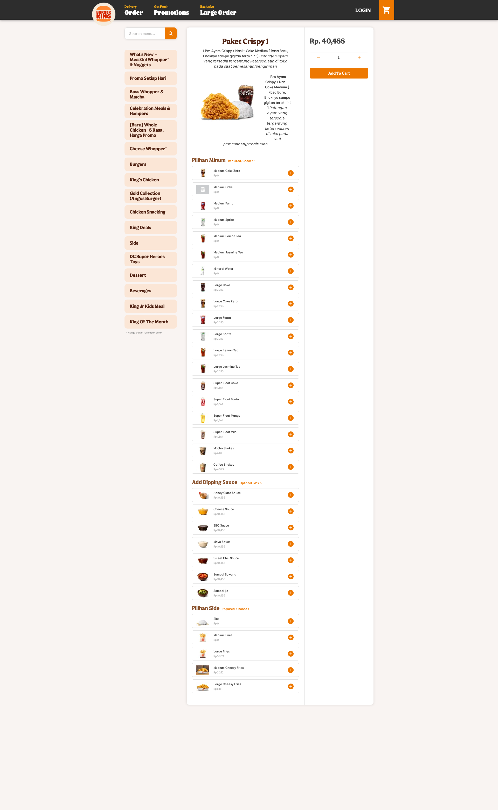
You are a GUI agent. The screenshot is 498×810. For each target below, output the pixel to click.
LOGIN (363, 10)
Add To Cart (339, 72)
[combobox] (151, 33)
